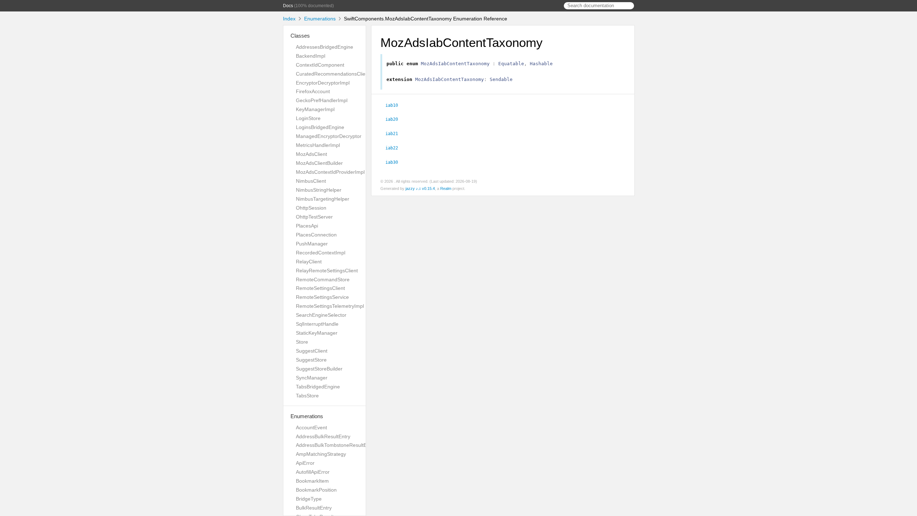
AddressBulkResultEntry (323, 436)
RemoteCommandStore (323, 279)
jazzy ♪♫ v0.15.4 (420, 188)
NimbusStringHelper (318, 190)
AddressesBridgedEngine (324, 47)
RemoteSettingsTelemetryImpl (330, 306)
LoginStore (308, 118)
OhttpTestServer (314, 217)
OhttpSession (311, 208)
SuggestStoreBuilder (319, 369)
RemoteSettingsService (322, 297)
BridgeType (309, 499)
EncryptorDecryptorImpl (323, 83)
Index (289, 19)
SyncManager (311, 378)
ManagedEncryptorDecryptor (328, 136)
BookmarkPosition (316, 490)
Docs (288, 5)
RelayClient (309, 261)
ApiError (305, 463)
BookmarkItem (312, 481)
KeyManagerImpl (315, 109)
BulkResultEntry (314, 508)
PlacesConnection (316, 235)
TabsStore (307, 395)
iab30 (395, 162)
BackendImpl (310, 56)
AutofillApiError (313, 472)
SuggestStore (311, 360)
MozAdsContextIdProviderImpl (330, 172)
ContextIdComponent (320, 65)
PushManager (312, 244)
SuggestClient (311, 351)
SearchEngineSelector (321, 315)
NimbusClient (311, 181)
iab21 (395, 133)
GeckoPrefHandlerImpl (321, 100)
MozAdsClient (311, 154)
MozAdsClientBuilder (319, 163)
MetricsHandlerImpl (318, 145)
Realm (445, 188)
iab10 (395, 105)
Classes (300, 36)
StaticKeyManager (316, 333)
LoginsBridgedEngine (320, 127)
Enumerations (320, 19)
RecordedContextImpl (320, 252)
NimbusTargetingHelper (322, 199)
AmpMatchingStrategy (321, 454)
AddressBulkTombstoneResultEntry (335, 445)
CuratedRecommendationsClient (333, 74)
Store (302, 342)
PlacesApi (307, 226)
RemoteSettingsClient (320, 288)
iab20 (395, 119)
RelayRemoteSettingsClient (327, 270)
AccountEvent (311, 427)
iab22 (395, 147)
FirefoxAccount (313, 91)
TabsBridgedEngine (318, 387)
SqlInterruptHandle (317, 324)
